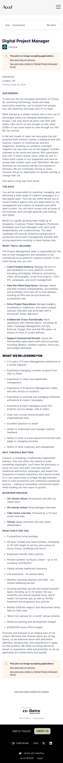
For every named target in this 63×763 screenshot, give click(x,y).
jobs (7, 25)
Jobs (35, 743)
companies (18, 25)
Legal (40, 758)
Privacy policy (25, 718)
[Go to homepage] (7, 7)
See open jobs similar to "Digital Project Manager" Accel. (34, 65)
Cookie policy (38, 718)
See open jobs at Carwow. (22, 60)
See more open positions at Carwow (31, 691)
